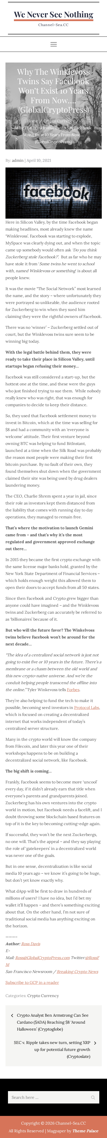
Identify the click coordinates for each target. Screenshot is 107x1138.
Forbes (73, 689)
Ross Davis (30, 943)
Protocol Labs (86, 707)
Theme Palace (85, 1130)
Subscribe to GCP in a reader (32, 982)
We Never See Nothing (53, 14)
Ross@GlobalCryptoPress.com (42, 957)
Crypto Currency (43, 995)
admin (18, 160)
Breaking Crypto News (77, 971)
